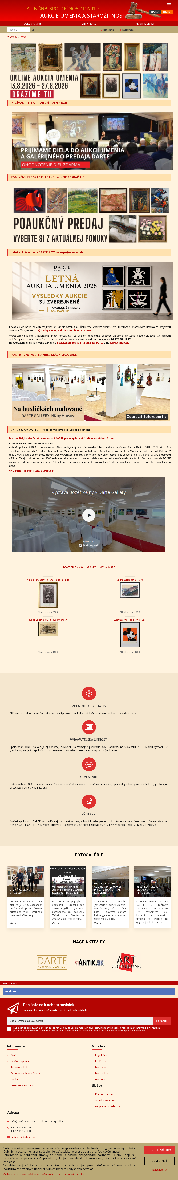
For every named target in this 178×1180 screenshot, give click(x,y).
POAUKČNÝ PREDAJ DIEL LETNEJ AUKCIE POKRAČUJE (47, 177)
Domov (13, 36)
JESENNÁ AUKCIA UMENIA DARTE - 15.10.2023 (147, 890)
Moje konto (101, 1067)
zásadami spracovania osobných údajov (103, 1030)
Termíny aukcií (19, 1067)
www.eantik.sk (119, 342)
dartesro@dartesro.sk (23, 1137)
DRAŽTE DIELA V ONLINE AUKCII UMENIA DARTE (89, 567)
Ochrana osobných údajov (25, 1073)
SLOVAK (155, 11)
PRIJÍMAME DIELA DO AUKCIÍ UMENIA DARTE (41, 103)
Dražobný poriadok (21, 1061)
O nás (14, 1055)
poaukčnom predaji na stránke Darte (80, 342)
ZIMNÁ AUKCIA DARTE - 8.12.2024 (24, 891)
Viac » (13, 923)
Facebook (10, 991)
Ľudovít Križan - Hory (129, 619)
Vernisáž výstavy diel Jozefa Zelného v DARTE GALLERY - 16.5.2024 (67, 890)
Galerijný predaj (145, 23)
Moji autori (101, 1079)
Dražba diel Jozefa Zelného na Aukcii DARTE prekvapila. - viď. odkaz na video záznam (62, 438)
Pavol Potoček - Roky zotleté (130, 579)
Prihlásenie (108, 29)
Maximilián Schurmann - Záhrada (48, 619)
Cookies (15, 1079)
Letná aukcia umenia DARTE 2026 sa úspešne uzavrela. (47, 252)
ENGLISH (167, 11)
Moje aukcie (102, 1073)
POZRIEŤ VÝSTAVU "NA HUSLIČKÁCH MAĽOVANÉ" (44, 354)
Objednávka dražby (106, 1100)
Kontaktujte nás (104, 1094)
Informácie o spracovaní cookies (63, 1174)
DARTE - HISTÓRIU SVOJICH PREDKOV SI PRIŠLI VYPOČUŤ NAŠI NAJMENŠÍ (107, 888)
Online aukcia (89, 23)
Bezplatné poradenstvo (108, 1106)
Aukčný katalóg (32, 23)
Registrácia (128, 29)
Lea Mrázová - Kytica (48, 579)
